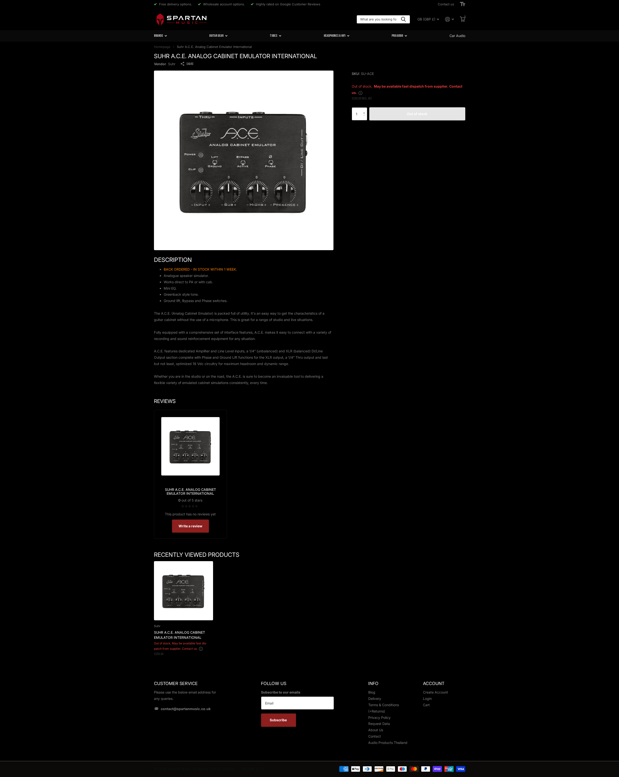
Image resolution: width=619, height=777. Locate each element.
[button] (365, 109)
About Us (375, 730)
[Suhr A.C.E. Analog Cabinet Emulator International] (183, 590)
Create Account (435, 692)
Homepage (162, 47)
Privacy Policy (379, 717)
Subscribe (278, 720)
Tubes (273, 36)
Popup (360, 93)
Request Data (379, 724)
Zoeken (403, 19)
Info (373, 683)
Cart (426, 705)
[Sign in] (449, 19)
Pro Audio (397, 36)
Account (433, 683)
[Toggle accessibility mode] (462, 4)
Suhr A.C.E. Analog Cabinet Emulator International (179, 635)
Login (427, 698)
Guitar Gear (216, 36)
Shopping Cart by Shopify (213, 769)
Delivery (374, 698)
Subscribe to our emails (280, 692)
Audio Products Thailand (387, 742)
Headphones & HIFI (334, 36)
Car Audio (457, 36)
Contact (374, 736)
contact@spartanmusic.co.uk (186, 709)
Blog (371, 692)
